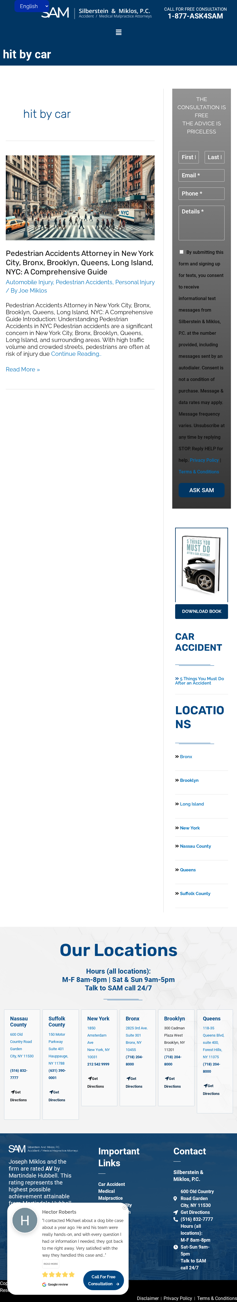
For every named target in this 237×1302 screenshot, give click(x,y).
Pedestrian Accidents (84, 282)
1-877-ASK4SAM (195, 16)
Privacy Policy (204, 460)
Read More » (23, 369)
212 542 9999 (98, 1064)
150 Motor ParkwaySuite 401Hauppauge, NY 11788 (58, 1048)
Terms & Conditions (199, 472)
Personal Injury (135, 282)
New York (189, 828)
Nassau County (195, 846)
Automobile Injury (29, 282)
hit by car (27, 54)
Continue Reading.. (76, 353)
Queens (187, 870)
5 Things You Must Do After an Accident (199, 681)
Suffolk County (194, 893)
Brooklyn (189, 780)
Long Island (192, 804)
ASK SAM (201, 490)
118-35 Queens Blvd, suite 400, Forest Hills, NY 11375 (213, 1042)
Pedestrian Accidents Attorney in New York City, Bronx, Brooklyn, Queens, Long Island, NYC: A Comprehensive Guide (79, 262)
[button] (118, 32)
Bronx (186, 756)
